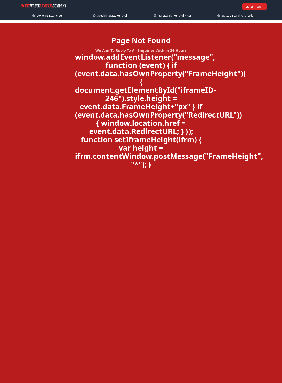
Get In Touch (254, 6)
